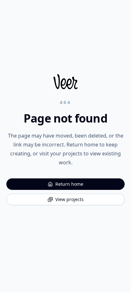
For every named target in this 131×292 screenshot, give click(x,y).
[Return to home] (65, 82)
